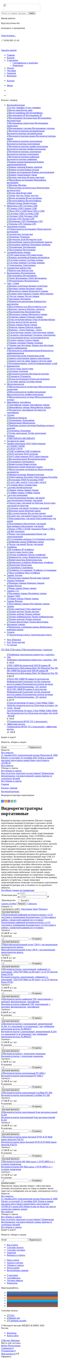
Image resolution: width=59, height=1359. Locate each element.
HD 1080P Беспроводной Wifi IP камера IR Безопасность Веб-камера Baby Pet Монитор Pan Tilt (32, 671)
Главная (11, 55)
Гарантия (11, 73)
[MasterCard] (13, 1318)
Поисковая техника (16, 226)
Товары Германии (15, 580)
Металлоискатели (15, 384)
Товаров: (5, 906)
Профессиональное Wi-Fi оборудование (26, 443)
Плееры (10, 436)
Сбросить (32, 903)
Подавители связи (16, 441)
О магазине (12, 60)
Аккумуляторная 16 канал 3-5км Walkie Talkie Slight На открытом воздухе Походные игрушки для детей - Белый (32, 713)
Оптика (10, 415)
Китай (25, 900)
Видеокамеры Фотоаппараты (21, 273)
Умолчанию (26, 909)
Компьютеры (13, 366)
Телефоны (12, 547)
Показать (22, 904)
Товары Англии (14, 575)
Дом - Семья (13, 283)
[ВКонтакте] (2, 801)
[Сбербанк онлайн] (16, 1320)
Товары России (14, 585)
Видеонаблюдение (16, 105)
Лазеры (10, 606)
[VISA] (11, 1315)
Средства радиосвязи (17, 495)
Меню (10, 85)
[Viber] (8, 801)
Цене (35, 909)
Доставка (11, 70)
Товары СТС (13, 591)
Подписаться (35, 747)
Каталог (11, 57)
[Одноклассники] (5, 801)
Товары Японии (15, 601)
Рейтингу (43, 909)
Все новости (7, 752)
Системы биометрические (19, 487)
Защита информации (17, 348)
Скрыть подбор (8, 903)
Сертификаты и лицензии (25, 63)
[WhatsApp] (12, 801)
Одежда (10, 632)
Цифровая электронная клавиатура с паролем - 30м (32, 659)
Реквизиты (18, 65)
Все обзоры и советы (11, 770)
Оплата (10, 68)
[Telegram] (15, 801)
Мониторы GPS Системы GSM (22, 206)
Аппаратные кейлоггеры (19, 268)
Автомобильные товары (19, 252)
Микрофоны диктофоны (19, 402)
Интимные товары (16, 624)
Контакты (11, 76)
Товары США (13, 596)
